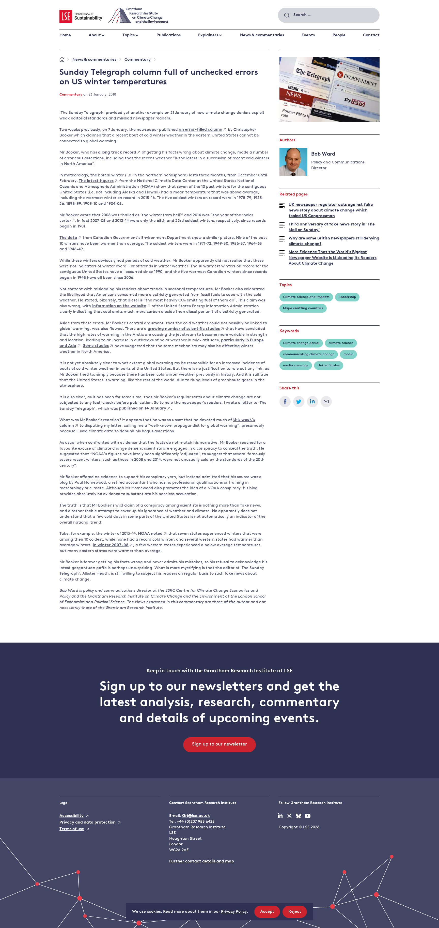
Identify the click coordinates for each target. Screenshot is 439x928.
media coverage (295, 365)
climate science (340, 343)
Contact (371, 35)
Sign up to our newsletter (219, 744)
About (95, 35)
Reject (297, 913)
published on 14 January (142, 409)
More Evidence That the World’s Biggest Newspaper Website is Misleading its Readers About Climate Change (333, 258)
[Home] (61, 60)
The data (68, 238)
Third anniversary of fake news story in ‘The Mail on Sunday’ (332, 227)
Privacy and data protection (87, 822)
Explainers (208, 35)
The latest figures (96, 181)
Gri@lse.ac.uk (196, 816)
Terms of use (71, 829)
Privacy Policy (234, 912)
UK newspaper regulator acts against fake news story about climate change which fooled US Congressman (331, 210)
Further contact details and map (201, 861)
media (348, 354)
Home (65, 35)
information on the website (119, 306)
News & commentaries (262, 35)
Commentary (137, 60)
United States (329, 365)
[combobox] (329, 15)
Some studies (96, 346)
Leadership (347, 297)
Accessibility (71, 816)
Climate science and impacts (306, 297)
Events (308, 35)
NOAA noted (150, 534)
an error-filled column (200, 130)
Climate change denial (301, 343)
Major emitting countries (303, 308)
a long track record (117, 152)
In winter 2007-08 (111, 545)
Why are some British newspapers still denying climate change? (334, 241)
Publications (168, 35)
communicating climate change (308, 354)
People (339, 35)
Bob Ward (323, 154)
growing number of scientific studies (184, 329)
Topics (128, 35)
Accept (270, 913)
